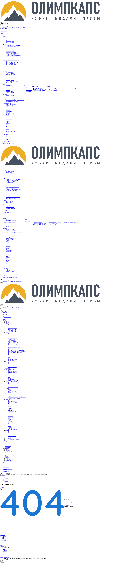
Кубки (9, 325)
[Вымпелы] (13, 75)
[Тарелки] (13, 93)
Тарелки (9, 390)
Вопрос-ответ (3, 546)
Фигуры (9, 363)
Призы (9, 358)
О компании (3, 532)
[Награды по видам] (13, 102)
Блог (1, 545)
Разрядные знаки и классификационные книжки (18, 396)
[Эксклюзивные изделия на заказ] (13, 142)
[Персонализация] (13, 140)
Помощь (2, 537)
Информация (3, 536)
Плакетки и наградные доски (14, 383)
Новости (2, 533)
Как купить (7, 457)
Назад (6, 321)
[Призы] (13, 65)
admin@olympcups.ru (4, 32)
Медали (9, 334)
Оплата (2, 538)
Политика (2, 535)
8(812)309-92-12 (3, 29)
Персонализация (8, 450)
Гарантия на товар (4, 541)
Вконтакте (6, 479)
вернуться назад (69, 506)
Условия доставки (4, 540)
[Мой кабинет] (1, 279)
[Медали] (13, 43)
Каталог (7, 322)
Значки (9, 378)
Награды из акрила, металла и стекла (16, 350)
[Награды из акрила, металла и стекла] (13, 58)
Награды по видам (12, 401)
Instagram (6, 481)
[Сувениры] (13, 133)
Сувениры (10, 432)
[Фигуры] (13, 70)
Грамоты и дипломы (12, 371)
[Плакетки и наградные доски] (13, 87)
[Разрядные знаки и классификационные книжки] (13, 97)
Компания (7, 442)
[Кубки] (13, 35)
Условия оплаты (3, 539)
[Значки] (13, 83)
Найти (2, 561)
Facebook (6, 478)
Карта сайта (3, 542)
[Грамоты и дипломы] (13, 77)
